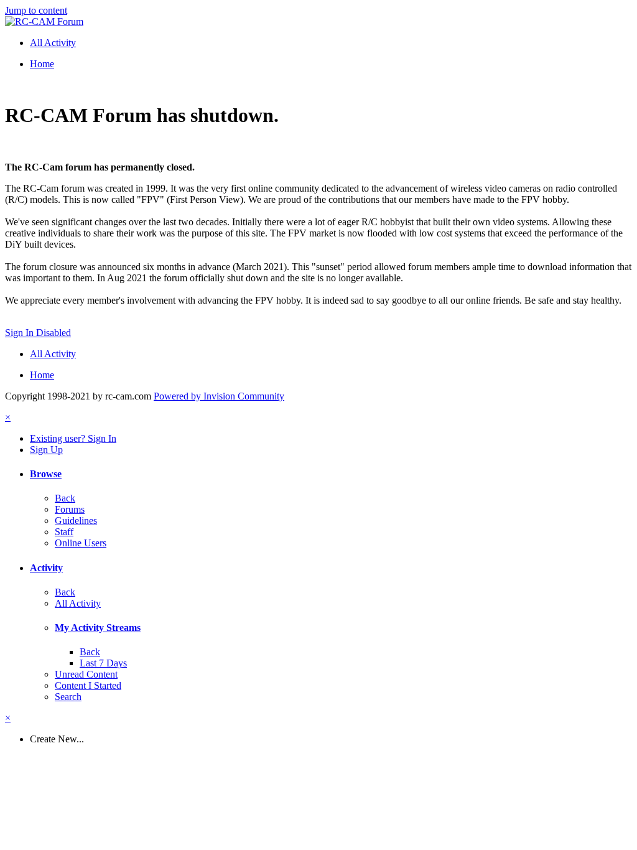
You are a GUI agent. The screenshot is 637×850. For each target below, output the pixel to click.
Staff (64, 531)
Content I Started (88, 685)
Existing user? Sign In (73, 438)
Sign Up (46, 449)
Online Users (80, 543)
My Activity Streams (98, 627)
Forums (70, 509)
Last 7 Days (103, 663)
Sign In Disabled (38, 332)
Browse (46, 474)
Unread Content (86, 674)
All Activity (78, 603)
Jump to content (36, 10)
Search (68, 696)
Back (65, 498)
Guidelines (76, 520)
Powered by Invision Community (219, 396)
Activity (46, 568)
